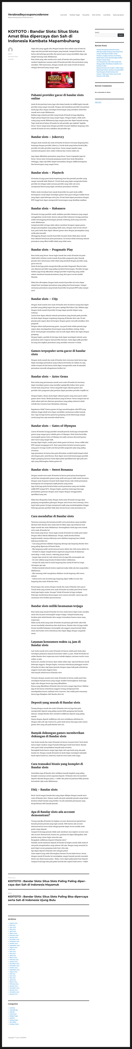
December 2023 (14, 988)
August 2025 (13, 947)
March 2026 (13, 933)
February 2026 (14, 935)
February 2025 (14, 959)
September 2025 (15, 945)
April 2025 (13, 955)
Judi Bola (106, 15)
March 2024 (13, 982)
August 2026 (13, 923)
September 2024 (15, 970)
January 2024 (14, 986)
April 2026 (13, 931)
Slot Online (96, 15)
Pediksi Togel (75, 15)
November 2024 (14, 966)
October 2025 (14, 943)
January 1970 (14, 994)
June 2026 (13, 927)
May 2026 (13, 929)
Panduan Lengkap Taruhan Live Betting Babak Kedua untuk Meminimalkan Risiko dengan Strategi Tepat (109, 58)
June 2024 (13, 976)
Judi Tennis (13, 1014)
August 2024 (13, 972)
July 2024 (12, 974)
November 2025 (14, 941)
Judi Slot (63, 15)
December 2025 (14, 939)
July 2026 (12, 925)
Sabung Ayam (118, 15)
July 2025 (12, 949)
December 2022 (14, 992)
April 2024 (13, 980)
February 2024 (14, 984)
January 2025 (14, 962)
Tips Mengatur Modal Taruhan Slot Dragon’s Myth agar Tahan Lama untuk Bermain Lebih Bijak (109, 74)
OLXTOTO (23, 1037)
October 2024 (14, 968)
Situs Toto (98, 102)
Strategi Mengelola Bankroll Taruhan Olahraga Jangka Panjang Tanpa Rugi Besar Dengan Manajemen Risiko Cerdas (110, 52)
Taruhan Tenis (14, 1024)
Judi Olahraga (14, 1010)
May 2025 (13, 953)
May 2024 (13, 978)
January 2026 (14, 937)
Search (97, 32)
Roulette (86, 15)
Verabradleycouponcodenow (28, 14)
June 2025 (13, 951)
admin (10, 54)
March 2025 (13, 957)
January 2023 (14, 990)
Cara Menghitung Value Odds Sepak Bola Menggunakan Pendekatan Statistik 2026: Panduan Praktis (109, 64)
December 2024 (14, 964)
